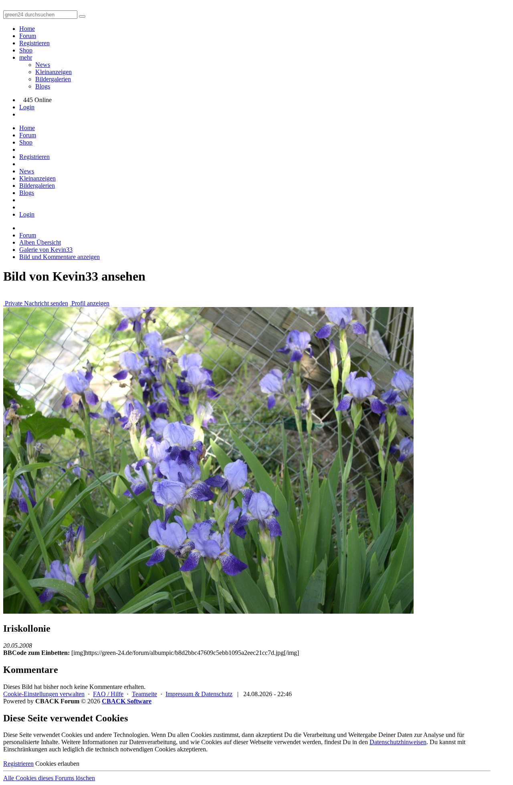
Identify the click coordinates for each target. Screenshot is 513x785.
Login (26, 107)
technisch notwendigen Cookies (135, 749)
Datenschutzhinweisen (398, 742)
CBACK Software (126, 701)
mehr (25, 57)
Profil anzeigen (89, 303)
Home (27, 28)
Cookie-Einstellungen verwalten (44, 694)
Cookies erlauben (57, 763)
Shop (25, 50)
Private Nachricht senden (35, 303)
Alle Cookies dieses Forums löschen (49, 778)
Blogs (42, 86)
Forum (27, 35)
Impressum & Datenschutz (199, 694)
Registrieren (34, 43)
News (42, 64)
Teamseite (144, 694)
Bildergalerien (53, 79)
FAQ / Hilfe (108, 694)
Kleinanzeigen (53, 71)
